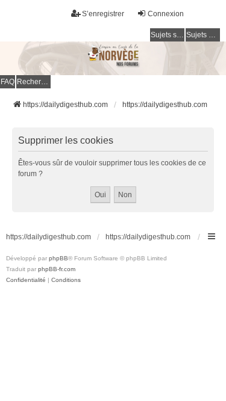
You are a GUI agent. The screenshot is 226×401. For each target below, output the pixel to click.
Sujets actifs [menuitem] (203, 35)
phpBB (58, 258)
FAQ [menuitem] (7, 82)
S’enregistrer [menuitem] (103, 14)
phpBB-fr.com (56, 269)
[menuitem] (26, 280)
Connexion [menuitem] (166, 14)
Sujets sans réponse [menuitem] (167, 35)
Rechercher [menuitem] (34, 82)
